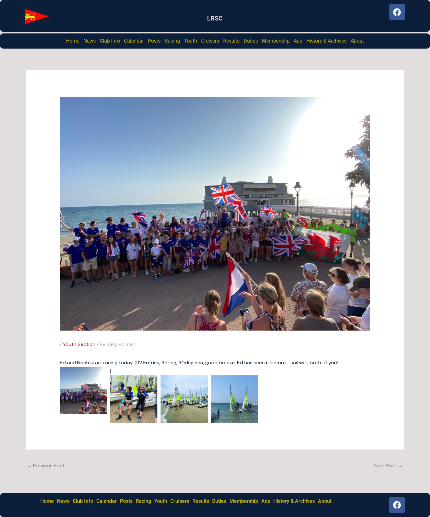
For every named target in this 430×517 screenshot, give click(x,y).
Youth (190, 41)
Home (72, 41)
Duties (251, 41)
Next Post (388, 465)
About (357, 41)
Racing (172, 41)
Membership (276, 41)
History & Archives (326, 41)
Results (231, 41)
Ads (298, 41)
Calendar (134, 41)
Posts (154, 41)
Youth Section (79, 344)
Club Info (110, 41)
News (89, 41)
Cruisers (210, 41)
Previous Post (46, 465)
